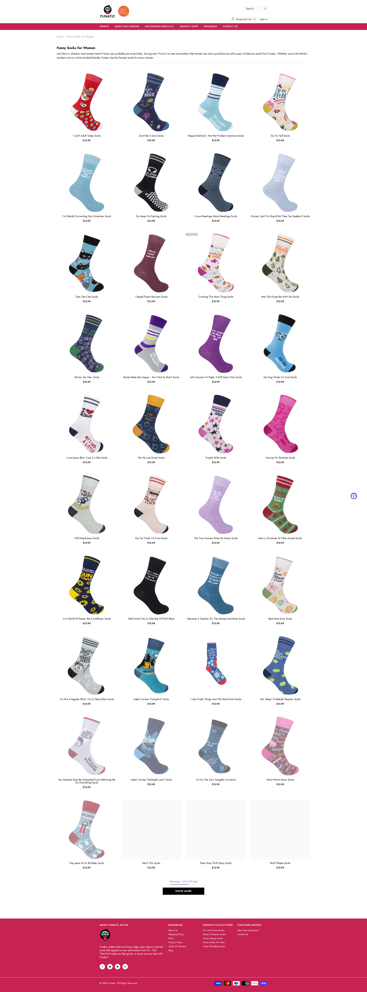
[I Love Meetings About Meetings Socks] (216, 183)
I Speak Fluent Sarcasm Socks (151, 296)
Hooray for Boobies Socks (280, 457)
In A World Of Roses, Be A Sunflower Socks (87, 618)
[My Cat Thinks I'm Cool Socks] (151, 505)
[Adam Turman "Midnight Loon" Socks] (151, 746)
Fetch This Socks (151, 863)
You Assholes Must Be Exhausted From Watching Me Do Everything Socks (86, 781)
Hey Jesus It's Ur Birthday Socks (87, 863)
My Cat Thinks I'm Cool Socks (151, 538)
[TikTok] (117, 966)
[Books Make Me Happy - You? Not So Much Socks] (151, 344)
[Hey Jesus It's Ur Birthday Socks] (87, 829)
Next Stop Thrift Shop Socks (216, 863)
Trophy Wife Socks (215, 457)
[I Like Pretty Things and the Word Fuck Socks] (216, 666)
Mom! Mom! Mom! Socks (280, 779)
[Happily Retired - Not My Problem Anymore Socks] (216, 102)
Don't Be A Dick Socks (151, 135)
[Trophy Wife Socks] (216, 424)
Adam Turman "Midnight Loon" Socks (151, 779)
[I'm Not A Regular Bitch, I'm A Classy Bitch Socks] (87, 666)
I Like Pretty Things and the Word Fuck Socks (215, 699)
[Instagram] (110, 966)
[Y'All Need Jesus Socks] (87, 505)
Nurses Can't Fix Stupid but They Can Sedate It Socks (280, 216)
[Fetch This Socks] (151, 829)
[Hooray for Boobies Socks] (280, 424)
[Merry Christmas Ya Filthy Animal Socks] (280, 505)
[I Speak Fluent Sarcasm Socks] (151, 263)
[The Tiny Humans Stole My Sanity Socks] (216, 505)
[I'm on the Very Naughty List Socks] (216, 746)
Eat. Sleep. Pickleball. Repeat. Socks (280, 699)
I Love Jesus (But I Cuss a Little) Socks (87, 457)
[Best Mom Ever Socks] (280, 585)
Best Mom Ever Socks (280, 618)
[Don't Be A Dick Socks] (151, 102)
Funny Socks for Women (80, 37)
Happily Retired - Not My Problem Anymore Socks (216, 135)
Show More (183, 891)
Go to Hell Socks (280, 135)
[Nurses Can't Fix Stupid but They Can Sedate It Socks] (280, 183)
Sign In (263, 19)
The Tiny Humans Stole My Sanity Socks (216, 538)
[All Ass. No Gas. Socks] (87, 344)
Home (60, 36)
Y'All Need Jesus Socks (86, 538)
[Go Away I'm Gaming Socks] (151, 183)
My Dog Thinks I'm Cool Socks (280, 377)
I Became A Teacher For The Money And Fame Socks (216, 618)
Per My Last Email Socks (151, 457)
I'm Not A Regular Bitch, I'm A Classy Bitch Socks (87, 699)
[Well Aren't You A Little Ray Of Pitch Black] (151, 585)
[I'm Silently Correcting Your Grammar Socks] (87, 183)
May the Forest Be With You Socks (280, 296)
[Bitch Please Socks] (280, 829)
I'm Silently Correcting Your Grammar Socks (87, 216)
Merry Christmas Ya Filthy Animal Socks (280, 538)
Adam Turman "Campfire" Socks (151, 699)
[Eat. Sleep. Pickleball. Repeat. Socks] (280, 666)
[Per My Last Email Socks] (151, 424)
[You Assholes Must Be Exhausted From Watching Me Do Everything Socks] (87, 746)
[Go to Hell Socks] (280, 102)
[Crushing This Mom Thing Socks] (216, 263)
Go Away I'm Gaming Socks (151, 216)
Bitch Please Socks (280, 863)
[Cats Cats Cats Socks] (87, 263)
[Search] (255, 8)
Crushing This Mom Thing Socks (215, 296)
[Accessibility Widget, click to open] (354, 496)
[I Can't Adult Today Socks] (87, 102)
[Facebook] (102, 966)
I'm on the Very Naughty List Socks (216, 779)
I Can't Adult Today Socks (87, 135)
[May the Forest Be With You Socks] (280, 263)
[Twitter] (125, 966)
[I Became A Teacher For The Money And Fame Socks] (216, 585)
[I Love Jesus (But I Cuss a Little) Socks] (87, 424)
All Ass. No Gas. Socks (86, 377)
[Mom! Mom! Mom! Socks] (280, 746)
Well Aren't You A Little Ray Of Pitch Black (151, 618)
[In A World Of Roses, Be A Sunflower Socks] (87, 585)
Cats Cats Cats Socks (86, 296)
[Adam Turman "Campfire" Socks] (151, 666)
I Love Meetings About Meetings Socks (215, 216)
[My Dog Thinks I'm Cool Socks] (280, 344)
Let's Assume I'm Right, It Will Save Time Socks (216, 377)
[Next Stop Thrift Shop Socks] (216, 829)
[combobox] (253, 8)
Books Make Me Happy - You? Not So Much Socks (151, 377)
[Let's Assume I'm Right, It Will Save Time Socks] (216, 344)
